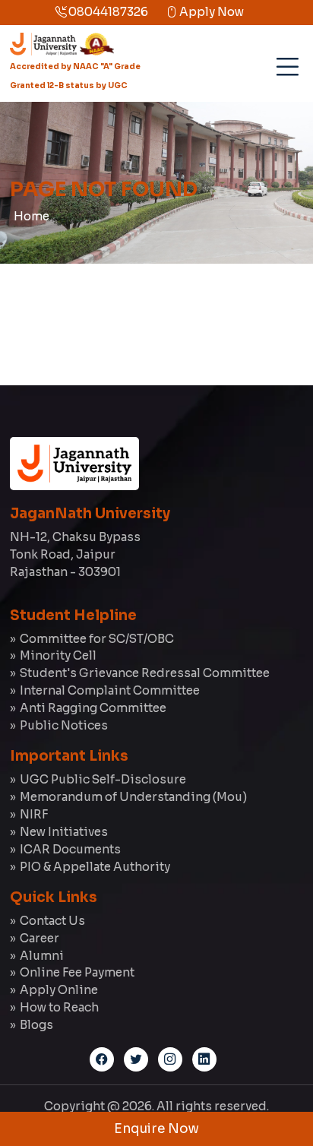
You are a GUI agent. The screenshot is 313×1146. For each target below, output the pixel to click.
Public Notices (64, 725)
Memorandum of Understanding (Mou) (133, 797)
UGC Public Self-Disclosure (103, 779)
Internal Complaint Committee (110, 690)
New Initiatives (64, 832)
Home (31, 216)
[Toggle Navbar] (285, 61)
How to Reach (59, 1007)
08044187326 (107, 12)
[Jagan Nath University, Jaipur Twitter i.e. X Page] (136, 1059)
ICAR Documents (70, 849)
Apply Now (210, 12)
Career (39, 938)
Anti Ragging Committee (93, 708)
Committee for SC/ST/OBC (97, 639)
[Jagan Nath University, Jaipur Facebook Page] (102, 1059)
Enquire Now (156, 1129)
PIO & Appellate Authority (95, 867)
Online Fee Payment (77, 972)
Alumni (42, 955)
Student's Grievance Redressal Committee (145, 673)
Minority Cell (58, 655)
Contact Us (52, 920)
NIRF (34, 814)
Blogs (36, 1025)
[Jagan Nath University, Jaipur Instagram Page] (170, 1059)
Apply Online (59, 990)
